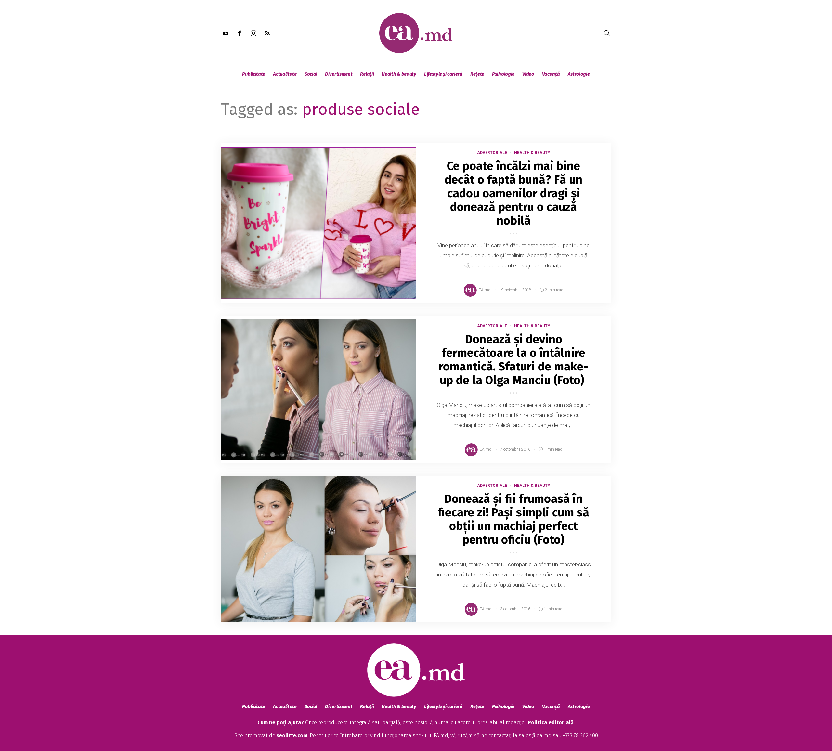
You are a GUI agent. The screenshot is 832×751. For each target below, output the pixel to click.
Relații (367, 74)
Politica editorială (551, 722)
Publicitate (253, 74)
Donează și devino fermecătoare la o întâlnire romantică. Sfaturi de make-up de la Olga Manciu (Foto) (513, 359)
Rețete (477, 74)
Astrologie (579, 74)
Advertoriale (492, 152)
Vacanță (551, 74)
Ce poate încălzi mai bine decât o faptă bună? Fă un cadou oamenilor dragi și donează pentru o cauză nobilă (513, 193)
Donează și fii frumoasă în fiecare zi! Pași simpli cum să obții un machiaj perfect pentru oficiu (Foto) (513, 519)
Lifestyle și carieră (443, 74)
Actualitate (285, 74)
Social (311, 74)
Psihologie (503, 74)
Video (528, 74)
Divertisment (338, 74)
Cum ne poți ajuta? (280, 722)
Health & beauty (399, 74)
